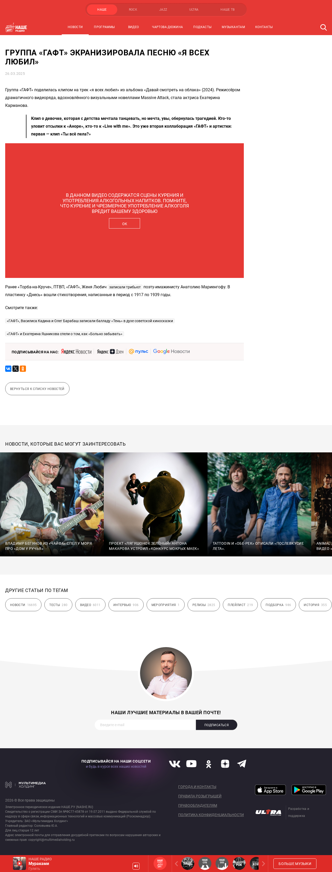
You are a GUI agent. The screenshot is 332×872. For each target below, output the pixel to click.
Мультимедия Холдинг (25, 784)
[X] (15, 369)
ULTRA (194, 9)
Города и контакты (197, 787)
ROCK (133, 9)
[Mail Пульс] (138, 351)
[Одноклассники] (23, 369)
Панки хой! (256, 863)
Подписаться (216, 725)
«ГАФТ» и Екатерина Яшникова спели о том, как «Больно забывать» (64, 334)
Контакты (264, 27)
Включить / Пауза (19, 863)
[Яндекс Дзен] (110, 351)
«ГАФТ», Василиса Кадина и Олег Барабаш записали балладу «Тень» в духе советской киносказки (90, 321)
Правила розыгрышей (200, 796)
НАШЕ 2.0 (187, 863)
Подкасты (202, 27)
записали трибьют (125, 287)
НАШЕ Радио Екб (222, 863)
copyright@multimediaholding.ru (51, 840)
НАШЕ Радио (160, 863)
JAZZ (163, 9)
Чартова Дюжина (167, 27)
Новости (75, 27)
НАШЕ (102, 9)
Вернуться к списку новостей (37, 389)
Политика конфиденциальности (211, 815)
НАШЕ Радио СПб (204, 863)
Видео (133, 27)
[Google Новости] (171, 351)
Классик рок (239, 863)
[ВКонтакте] (8, 369)
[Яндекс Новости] (76, 351)
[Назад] (177, 863)
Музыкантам (233, 27)
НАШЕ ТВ (227, 9)
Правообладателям (197, 805)
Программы (104, 27)
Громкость (136, 866)
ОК (124, 224)
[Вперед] (262, 863)
